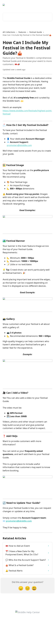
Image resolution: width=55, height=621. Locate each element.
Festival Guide (35, 32)
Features (22, 32)
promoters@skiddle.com (19, 145)
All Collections (9, 32)
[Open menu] (50, 4)
